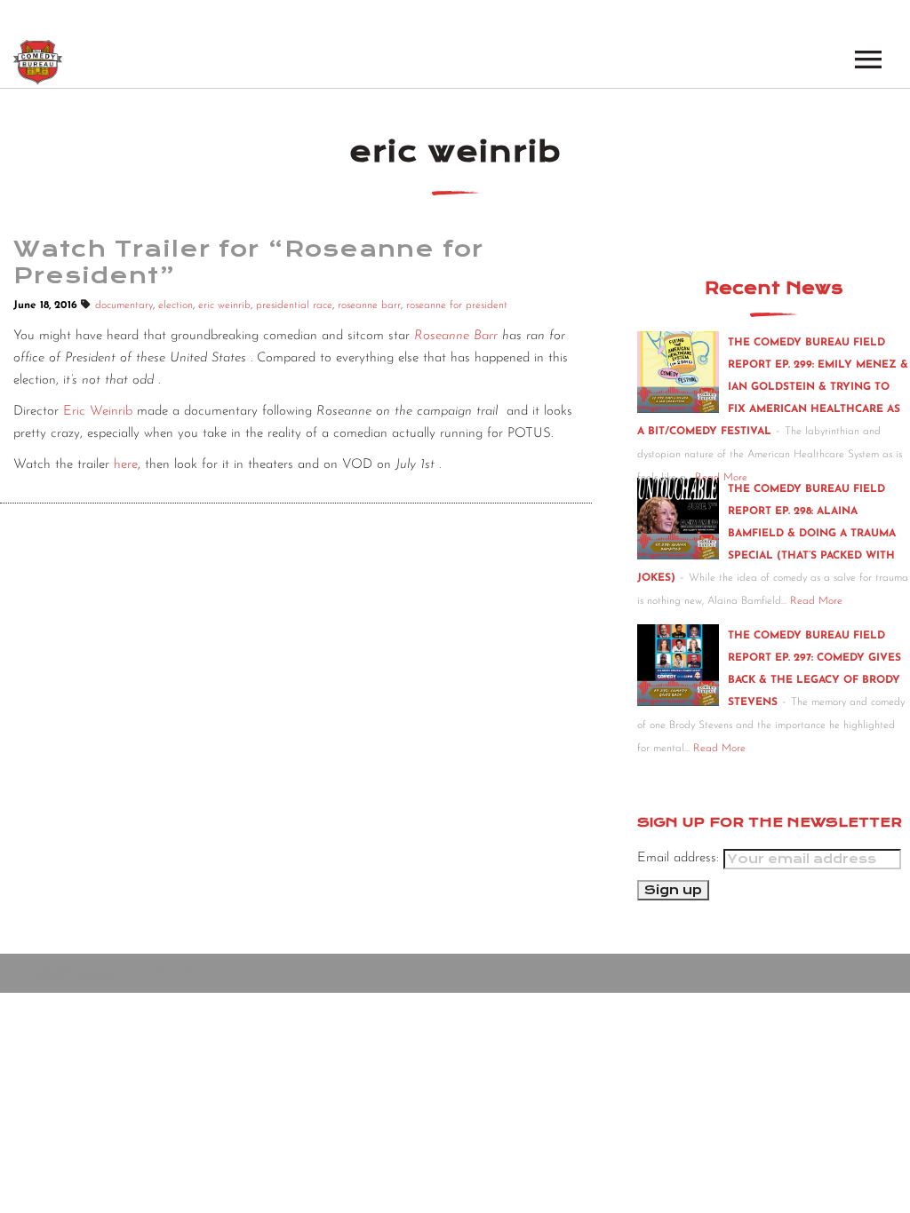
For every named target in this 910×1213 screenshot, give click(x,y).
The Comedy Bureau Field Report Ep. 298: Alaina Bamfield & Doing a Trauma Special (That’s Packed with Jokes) (766, 533)
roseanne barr (369, 305)
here (126, 465)
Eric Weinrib (97, 411)
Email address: (680, 858)
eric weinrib (224, 305)
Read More (721, 477)
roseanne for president (456, 305)
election (175, 305)
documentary (124, 305)
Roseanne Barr (456, 336)
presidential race (294, 305)
